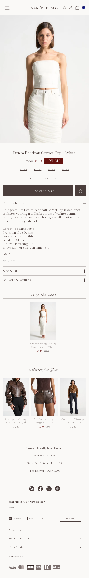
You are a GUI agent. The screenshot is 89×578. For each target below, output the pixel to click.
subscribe (71, 518)
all (42, 518)
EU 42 (44, 178)
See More (9, 261)
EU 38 (65, 170)
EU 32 (23, 170)
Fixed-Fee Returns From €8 (44, 463)
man (31, 518)
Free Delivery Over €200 (44, 470)
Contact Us (16, 556)
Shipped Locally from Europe (44, 448)
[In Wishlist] (80, 190)
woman (17, 518)
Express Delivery (44, 455)
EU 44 (58, 178)
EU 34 (38, 170)
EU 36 (51, 170)
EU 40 (31, 178)
